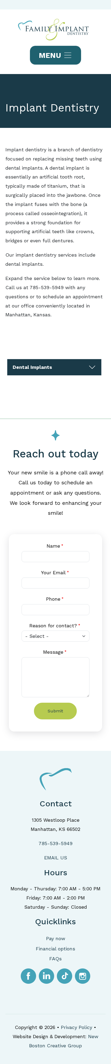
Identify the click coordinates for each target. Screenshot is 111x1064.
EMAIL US (55, 857)
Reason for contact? (53, 625)
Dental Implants (32, 367)
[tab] (54, 367)
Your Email (53, 572)
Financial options (55, 948)
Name (53, 546)
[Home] (55, 29)
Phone (53, 599)
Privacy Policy (76, 1027)
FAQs (55, 958)
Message (53, 652)
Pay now (55, 938)
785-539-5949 (55, 843)
